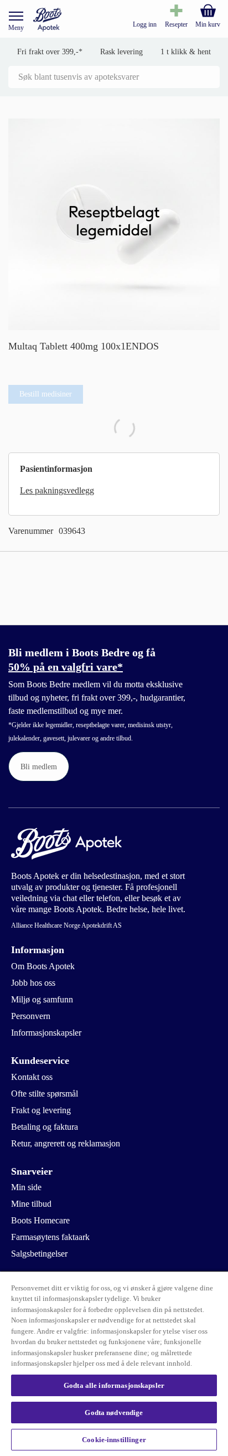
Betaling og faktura (44, 1126)
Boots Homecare (40, 1220)
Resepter (176, 24)
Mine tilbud (31, 1203)
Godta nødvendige (114, 1412)
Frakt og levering (41, 1110)
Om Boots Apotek (43, 966)
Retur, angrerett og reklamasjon (65, 1143)
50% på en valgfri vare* (65, 667)
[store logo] (47, 20)
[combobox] (114, 77)
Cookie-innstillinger (114, 1440)
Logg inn (145, 24)
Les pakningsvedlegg (57, 490)
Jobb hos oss (33, 982)
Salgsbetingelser (39, 1253)
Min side (26, 1187)
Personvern (30, 1016)
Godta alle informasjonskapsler (114, 1385)
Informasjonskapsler (46, 1032)
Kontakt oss (32, 1077)
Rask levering (121, 52)
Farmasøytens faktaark (50, 1237)
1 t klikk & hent (185, 52)
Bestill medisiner (45, 394)
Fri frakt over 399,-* (49, 52)
